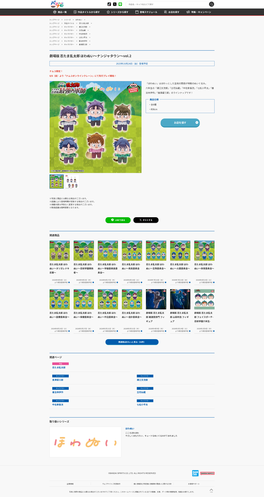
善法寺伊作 (83, 41)
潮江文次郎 (83, 27)
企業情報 (70, 484)
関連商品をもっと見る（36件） (132, 342)
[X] (109, 4)
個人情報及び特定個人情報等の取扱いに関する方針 (153, 484)
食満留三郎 (83, 44)
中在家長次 (83, 34)
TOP (211, 492)
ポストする (147, 220)
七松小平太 (83, 37)
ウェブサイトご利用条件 (111, 484)
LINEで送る (120, 220)
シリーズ (67, 19)
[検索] (211, 4)
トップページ (54, 19)
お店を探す (180, 122)
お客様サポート (194, 484)
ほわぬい (78, 19)
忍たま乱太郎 (84, 23)
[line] (120, 4)
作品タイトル (69, 23)
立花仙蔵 (82, 30)
